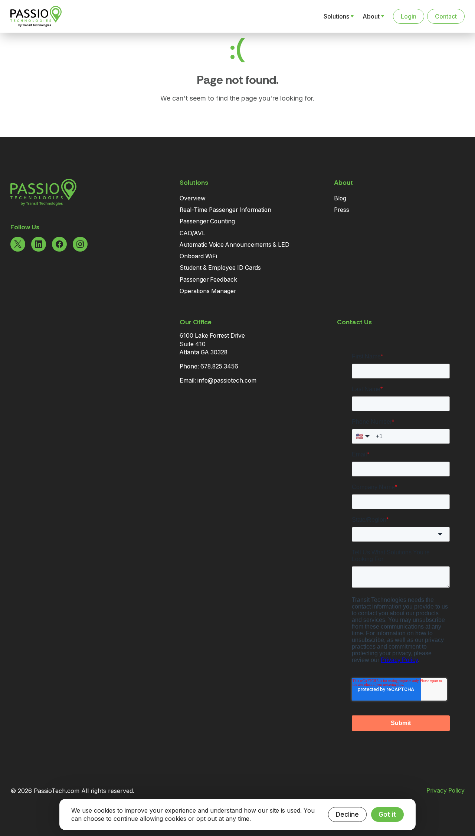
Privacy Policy (445, 790)
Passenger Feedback (208, 279)
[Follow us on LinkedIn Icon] (38, 244)
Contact (446, 16)
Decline (347, 814)
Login (408, 16)
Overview (193, 198)
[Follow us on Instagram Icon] (80, 244)
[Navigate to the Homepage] (49, 16)
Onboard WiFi (198, 256)
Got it (387, 814)
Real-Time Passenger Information (225, 209)
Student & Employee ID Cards (220, 267)
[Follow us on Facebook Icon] (59, 244)
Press (341, 209)
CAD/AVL (192, 233)
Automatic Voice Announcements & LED (234, 244)
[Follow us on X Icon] (17, 244)
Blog (340, 198)
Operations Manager (208, 291)
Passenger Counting (207, 221)
